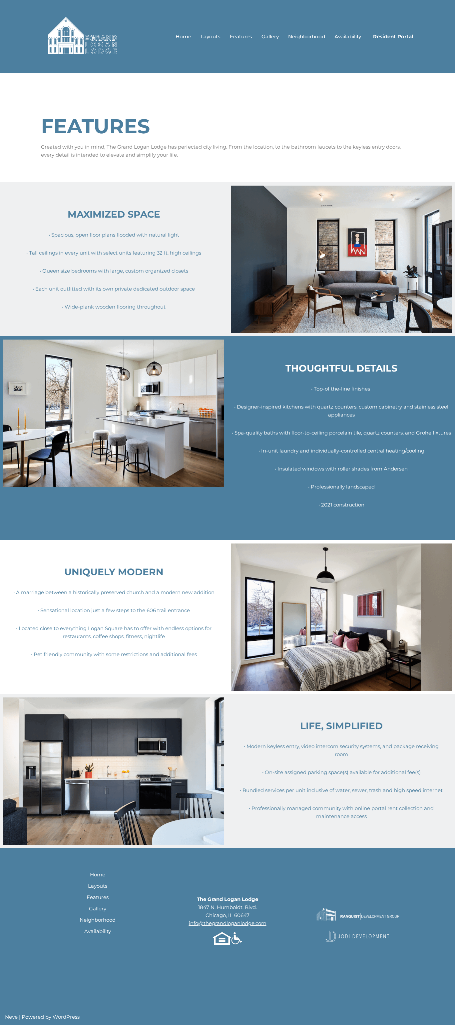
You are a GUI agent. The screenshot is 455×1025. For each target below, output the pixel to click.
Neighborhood (306, 36)
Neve (11, 1017)
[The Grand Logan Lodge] (83, 36)
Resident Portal (393, 36)
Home (183, 36)
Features (241, 36)
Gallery (270, 36)
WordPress (66, 1017)
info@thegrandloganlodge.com (227, 923)
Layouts (211, 36)
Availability (347, 36)
